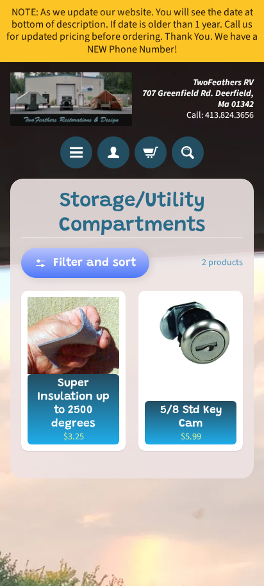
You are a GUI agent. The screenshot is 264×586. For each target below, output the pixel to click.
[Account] (113, 152)
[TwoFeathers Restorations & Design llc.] (71, 99)
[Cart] (151, 152)
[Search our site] (188, 152)
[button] (85, 263)
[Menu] (76, 152)
